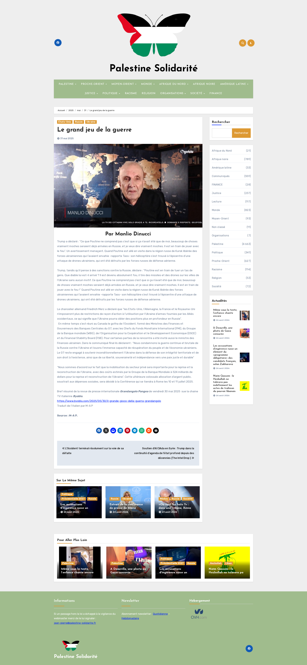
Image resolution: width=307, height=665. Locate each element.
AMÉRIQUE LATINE (233, 84)
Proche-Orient (221, 260)
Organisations (220, 235)
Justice (216, 193)
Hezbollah (215, 563)
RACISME (131, 93)
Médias (164, 498)
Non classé (218, 227)
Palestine (217, 244)
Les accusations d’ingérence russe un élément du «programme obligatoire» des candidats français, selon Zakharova (225, 355)
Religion (217, 277)
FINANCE (215, 93)
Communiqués (221, 176)
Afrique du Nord (222, 150)
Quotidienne (160, 613)
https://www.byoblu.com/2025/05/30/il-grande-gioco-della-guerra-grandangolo (109, 401)
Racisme (217, 269)
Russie (79, 122)
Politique (67, 494)
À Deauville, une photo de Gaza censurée (222, 331)
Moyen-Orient (220, 218)
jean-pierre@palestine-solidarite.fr (75, 622)
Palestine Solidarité (153, 69)
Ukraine (91, 122)
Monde (216, 210)
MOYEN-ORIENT (123, 84)
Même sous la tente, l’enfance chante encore (225, 313)
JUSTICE (90, 93)
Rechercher (221, 122)
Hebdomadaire (130, 618)
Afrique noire (220, 159)
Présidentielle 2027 (73, 498)
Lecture (216, 201)
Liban (228, 563)
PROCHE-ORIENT (93, 84)
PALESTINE (67, 84)
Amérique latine (222, 167)
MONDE (147, 84)
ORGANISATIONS (172, 93)
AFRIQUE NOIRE (204, 84)
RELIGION (148, 93)
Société (188, 498)
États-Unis (64, 122)
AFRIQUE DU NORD (173, 84)
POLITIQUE (110, 93)
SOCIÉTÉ (196, 93)
